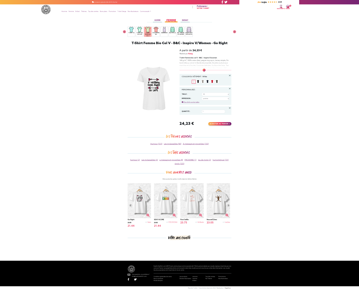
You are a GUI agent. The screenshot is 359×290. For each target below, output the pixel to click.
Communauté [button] (145, 11)
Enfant (77, 11)
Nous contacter (158, 278)
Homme (64, 11)
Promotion (112, 11)
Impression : (186, 98)
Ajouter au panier (219, 124)
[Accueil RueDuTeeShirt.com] (46, 9)
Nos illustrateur (223, 278)
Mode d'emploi (158, 280)
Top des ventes (93, 11)
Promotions (222, 276)
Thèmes (84, 11)
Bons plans (103, 11)
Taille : (184, 94)
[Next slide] (234, 31)
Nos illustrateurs (133, 11)
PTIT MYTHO (173, 222)
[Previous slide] (124, 31)
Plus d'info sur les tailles (191, 102)
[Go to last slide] (130, 205)
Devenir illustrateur (185, 278)
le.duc (227, 222)
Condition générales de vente (163, 276)
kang (190, 54)
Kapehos (228, 288)
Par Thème (208, 278)
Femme (71, 11)
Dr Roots (201, 222)
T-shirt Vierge (122, 11)
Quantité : (186, 111)
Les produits (183, 276)
